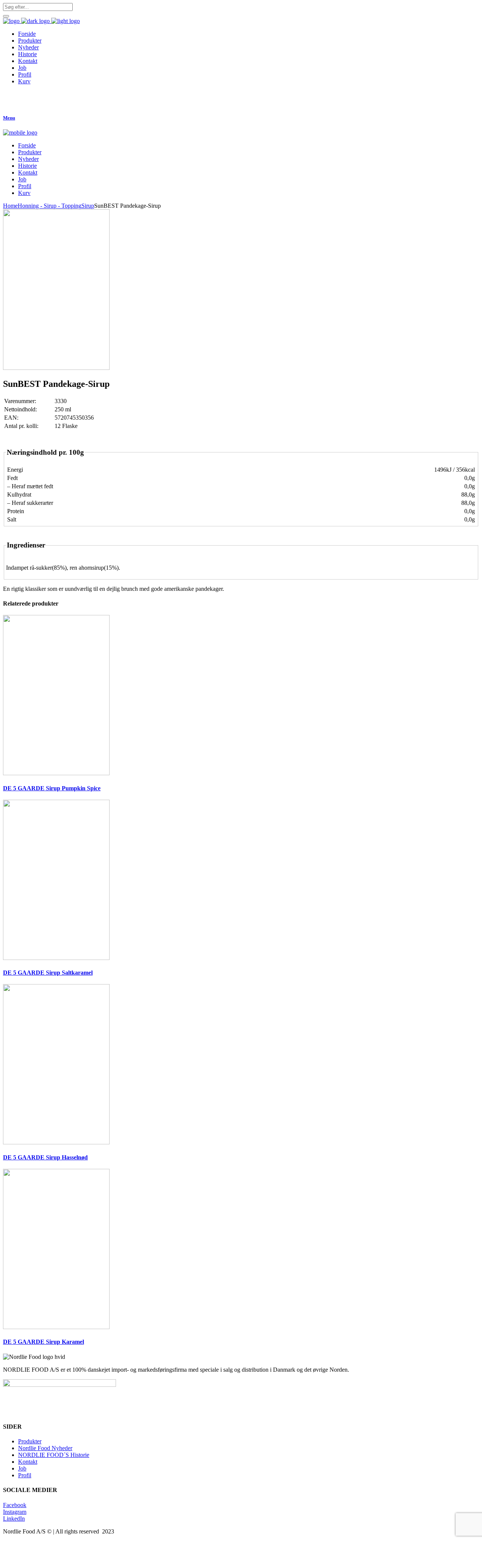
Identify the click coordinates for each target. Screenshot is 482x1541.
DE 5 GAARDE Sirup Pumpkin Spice (52, 788)
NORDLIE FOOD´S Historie (53, 1455)
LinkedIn (14, 1518)
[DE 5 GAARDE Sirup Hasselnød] (56, 1142)
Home (10, 205)
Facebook (14, 1505)
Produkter (29, 1441)
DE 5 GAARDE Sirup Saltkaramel (48, 972)
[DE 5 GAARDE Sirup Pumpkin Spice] (56, 773)
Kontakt (27, 1461)
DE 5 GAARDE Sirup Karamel (43, 1342)
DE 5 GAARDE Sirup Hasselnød (45, 1157)
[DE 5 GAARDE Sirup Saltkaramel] (56, 958)
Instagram (14, 1512)
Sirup (87, 205)
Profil (24, 1475)
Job (22, 1468)
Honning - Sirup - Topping (49, 205)
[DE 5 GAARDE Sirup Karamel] (56, 1327)
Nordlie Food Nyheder (45, 1448)
